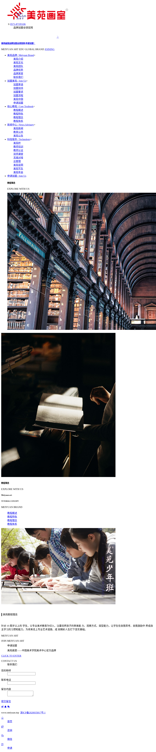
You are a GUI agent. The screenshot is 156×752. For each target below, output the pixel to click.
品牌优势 (18, 70)
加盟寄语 (18, 84)
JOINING (50, 49)
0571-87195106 (18, 24)
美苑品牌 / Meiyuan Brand (20, 55)
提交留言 (6, 701)
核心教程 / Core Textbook (20, 106)
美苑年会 (18, 172)
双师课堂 (18, 154)
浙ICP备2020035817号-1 (33, 712)
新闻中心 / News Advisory (20, 124)
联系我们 (18, 77)
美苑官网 (18, 165)
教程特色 (18, 113)
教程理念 (18, 117)
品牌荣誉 (18, 73)
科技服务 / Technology (18, 139)
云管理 (17, 161)
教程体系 (18, 121)
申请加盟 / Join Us (16, 176)
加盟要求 (18, 91)
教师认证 (18, 150)
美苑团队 (18, 66)
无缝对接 (18, 157)
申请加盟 (18, 102)
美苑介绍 (18, 59)
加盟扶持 (18, 88)
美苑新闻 (18, 128)
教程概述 (18, 110)
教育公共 (18, 132)
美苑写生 (18, 168)
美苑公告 (18, 135)
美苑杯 (17, 143)
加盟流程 (18, 95)
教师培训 (18, 146)
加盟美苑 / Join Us (16, 81)
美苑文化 (18, 62)
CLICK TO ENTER (11, 655)
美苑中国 (18, 99)
